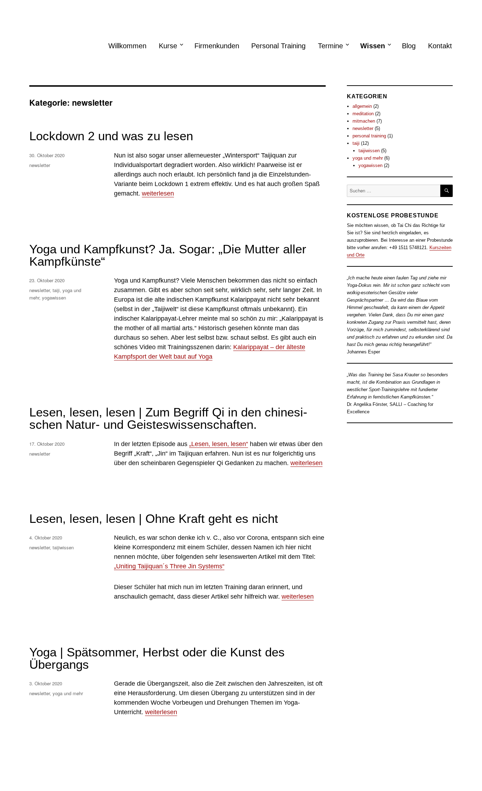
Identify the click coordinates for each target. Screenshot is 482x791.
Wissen (372, 46)
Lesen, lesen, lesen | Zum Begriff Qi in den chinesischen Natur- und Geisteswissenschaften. (168, 418)
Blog (409, 46)
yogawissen (54, 297)
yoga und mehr (68, 693)
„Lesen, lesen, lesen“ (218, 443)
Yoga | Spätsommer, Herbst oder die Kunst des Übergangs (157, 658)
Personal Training (278, 46)
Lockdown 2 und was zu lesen (111, 136)
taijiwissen (63, 547)
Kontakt (440, 46)
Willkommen (127, 46)
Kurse (168, 46)
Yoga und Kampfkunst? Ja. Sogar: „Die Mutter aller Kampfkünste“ (167, 255)
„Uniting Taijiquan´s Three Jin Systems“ (169, 566)
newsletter (39, 165)
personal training (369, 135)
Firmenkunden (216, 46)
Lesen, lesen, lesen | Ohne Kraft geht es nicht (153, 518)
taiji (56, 290)
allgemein (362, 106)
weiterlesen (158, 193)
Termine (330, 46)
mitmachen (364, 121)
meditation (363, 113)
